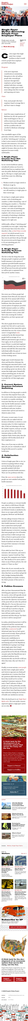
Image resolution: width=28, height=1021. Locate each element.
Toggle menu (25, 4)
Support (14, 765)
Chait (3, 96)
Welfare (22, 42)
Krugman (4, 67)
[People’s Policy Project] (7, 3)
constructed (13, 629)
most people (22, 667)
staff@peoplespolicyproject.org (16, 995)
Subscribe (8, 784)
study (18, 333)
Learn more (6, 761)
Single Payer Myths (22, 44)
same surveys (12, 477)
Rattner (4, 110)
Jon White (10, 999)
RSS (9, 997)
